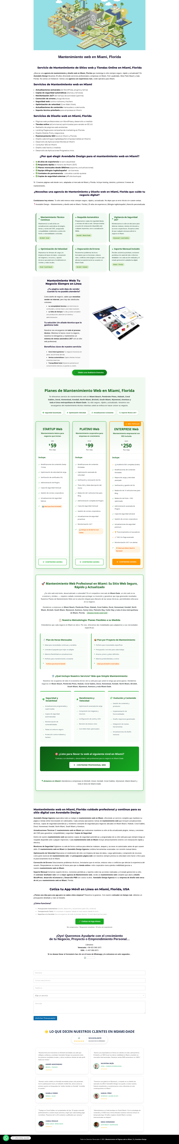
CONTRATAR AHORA (54, 562)
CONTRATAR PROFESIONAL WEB (91, 765)
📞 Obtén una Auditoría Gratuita (89, 372)
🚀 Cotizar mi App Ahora (89, 921)
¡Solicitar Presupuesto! (45, 1018)
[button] (6, 1138)
